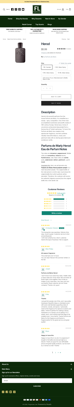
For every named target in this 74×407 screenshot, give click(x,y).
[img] (45, 225)
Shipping (44, 53)
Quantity (44, 84)
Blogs (50, 24)
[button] (48, 199)
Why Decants (37, 19)
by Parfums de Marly (49, 56)
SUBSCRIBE (37, 386)
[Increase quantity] (50, 88)
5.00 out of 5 (61, 193)
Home (10, 19)
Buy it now (56, 103)
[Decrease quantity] (43, 88)
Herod (24, 39)
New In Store (50, 19)
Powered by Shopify (44, 404)
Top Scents (39, 24)
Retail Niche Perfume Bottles (14, 39)
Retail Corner (27, 24)
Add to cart (56, 96)
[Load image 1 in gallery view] (20, 52)
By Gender (62, 19)
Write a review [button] (57, 213)
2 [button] (55, 352)
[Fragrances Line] (37, 9)
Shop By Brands (22, 19)
